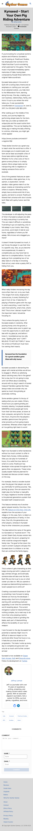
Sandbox (11, 720)
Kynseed (11, 716)
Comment (6, 735)
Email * (7, 761)
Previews (16, 28)
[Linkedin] (18, 705)
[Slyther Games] (16, 4)
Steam (19, 720)
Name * (7, 753)
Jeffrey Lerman (17, 22)
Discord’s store (24, 658)
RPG (4, 720)
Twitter (24, 661)
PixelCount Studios (22, 716)
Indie (4, 716)
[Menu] (2, 4)
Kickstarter (19, 106)
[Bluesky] (14, 705)
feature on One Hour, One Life (19, 510)
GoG (13, 658)
